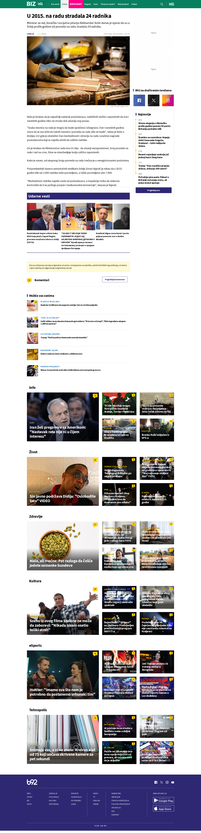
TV (94, 797)
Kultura (52, 800)
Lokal (73, 804)
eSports (74, 793)
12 (36, 351)
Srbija (30, 34)
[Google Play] (163, 800)
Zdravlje (53, 793)
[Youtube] (172, 782)
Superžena (54, 804)
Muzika (145, 618)
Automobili (76, 800)
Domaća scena (149, 683)
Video (95, 793)
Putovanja (54, 797)
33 (36, 334)
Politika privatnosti (121, 804)
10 (36, 367)
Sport (30, 797)
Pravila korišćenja (120, 800)
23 (36, 302)
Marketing (116, 793)
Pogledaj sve (153, 190)
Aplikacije (116, 808)
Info (29, 793)
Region (107, 428)
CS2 (31, 685)
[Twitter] (153, 100)
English (96, 800)
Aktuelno (35, 492)
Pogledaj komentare (115, 279)
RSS (113, 811)
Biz (28, 800)
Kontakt (115, 815)
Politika (146, 431)
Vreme (96, 804)
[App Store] (163, 808)
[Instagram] (168, 100)
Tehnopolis (76, 797)
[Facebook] (139, 100)
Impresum (116, 797)
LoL (106, 660)
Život (29, 804)
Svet (32, 423)
